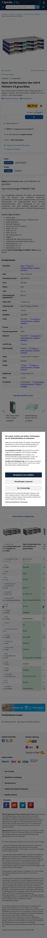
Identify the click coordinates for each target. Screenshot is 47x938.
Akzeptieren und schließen (23, 475)
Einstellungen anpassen (23, 481)
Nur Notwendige (23, 488)
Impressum (24, 502)
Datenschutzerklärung (12, 502)
